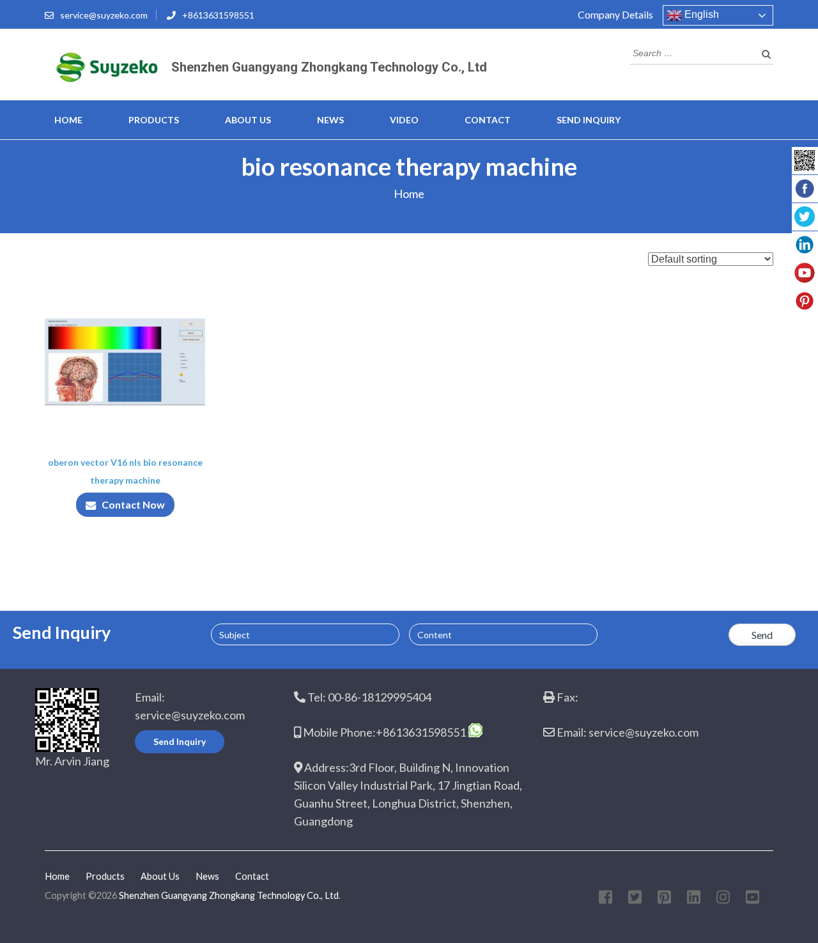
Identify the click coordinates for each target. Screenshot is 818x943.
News (330, 119)
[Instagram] (723, 899)
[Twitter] (635, 899)
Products (153, 119)
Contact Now (133, 504)
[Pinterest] (664, 899)
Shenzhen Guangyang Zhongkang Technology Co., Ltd (329, 67)
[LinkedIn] (693, 899)
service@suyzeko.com (104, 15)
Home (68, 119)
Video (404, 119)
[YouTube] (752, 899)
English (700, 14)
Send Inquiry (589, 119)
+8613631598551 (218, 15)
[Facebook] (605, 899)
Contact (488, 119)
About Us (248, 119)
